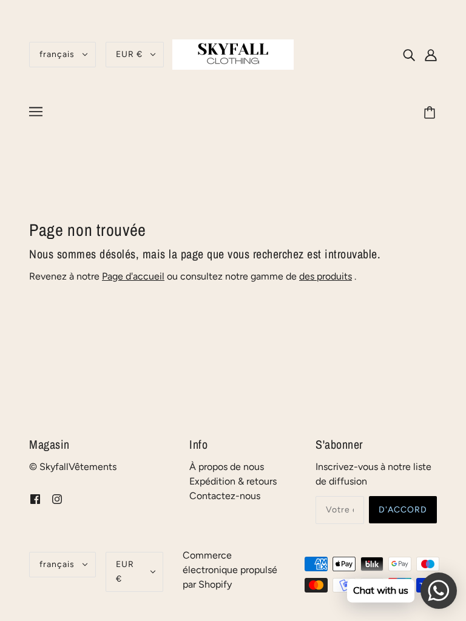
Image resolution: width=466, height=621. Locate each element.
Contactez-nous (224, 496)
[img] (409, 54)
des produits (325, 276)
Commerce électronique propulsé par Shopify (230, 569)
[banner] (233, 53)
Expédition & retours (233, 481)
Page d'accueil (133, 276)
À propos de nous (226, 466)
